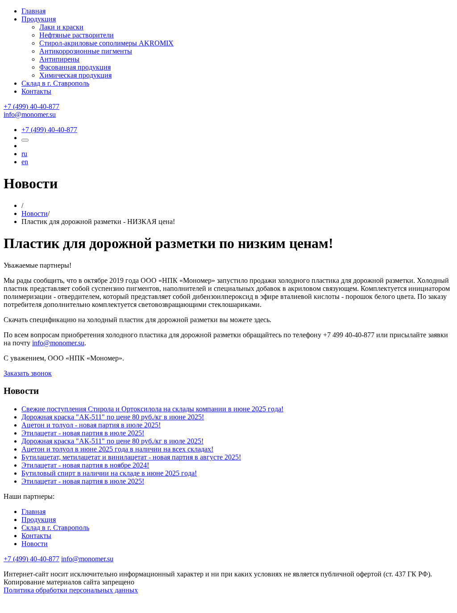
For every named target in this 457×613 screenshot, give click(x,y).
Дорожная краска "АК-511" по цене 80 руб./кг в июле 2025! (112, 441)
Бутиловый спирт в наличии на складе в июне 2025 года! (109, 473)
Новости (34, 213)
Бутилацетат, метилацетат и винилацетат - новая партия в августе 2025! (131, 457)
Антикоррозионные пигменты (85, 51)
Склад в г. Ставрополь (55, 83)
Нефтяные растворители (76, 35)
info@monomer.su (30, 114)
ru (24, 153)
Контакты (36, 91)
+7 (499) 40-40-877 (31, 106)
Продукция (38, 19)
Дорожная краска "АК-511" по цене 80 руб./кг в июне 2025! (112, 417)
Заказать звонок (28, 373)
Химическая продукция (75, 75)
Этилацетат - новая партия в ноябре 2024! (85, 465)
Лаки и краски (61, 27)
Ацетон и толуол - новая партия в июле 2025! (91, 425)
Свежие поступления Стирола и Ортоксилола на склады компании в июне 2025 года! (152, 409)
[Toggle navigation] (25, 140)
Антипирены (59, 59)
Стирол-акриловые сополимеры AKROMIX (106, 43)
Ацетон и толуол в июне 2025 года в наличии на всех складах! (117, 449)
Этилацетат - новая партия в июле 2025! (82, 433)
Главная (33, 11)
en (24, 162)
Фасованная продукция (75, 67)
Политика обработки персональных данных (71, 590)
